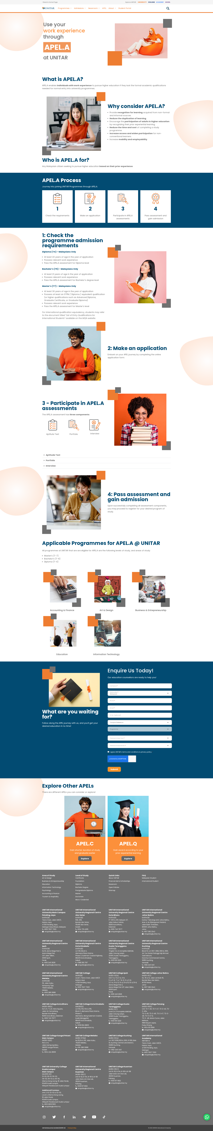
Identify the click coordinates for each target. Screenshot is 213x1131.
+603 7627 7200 (49, 929)
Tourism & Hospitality (50, 896)
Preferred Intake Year (117, 738)
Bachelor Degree (81, 887)
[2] (90, 198)
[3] (122, 198)
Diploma (78, 884)
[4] (155, 198)
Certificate (79, 878)
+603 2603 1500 (49, 1104)
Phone (112, 701)
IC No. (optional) (115, 715)
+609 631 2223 (115, 960)
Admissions (79, 8)
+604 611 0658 (148, 1027)
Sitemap (112, 890)
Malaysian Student (149, 878)
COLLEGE (151, 2)
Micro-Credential (82, 900)
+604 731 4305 (82, 929)
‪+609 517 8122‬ (115, 1081)
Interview (51, 466)
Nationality (114, 692)
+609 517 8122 (82, 1086)
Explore (85, 858)
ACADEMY (160, 2)
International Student (150, 881)
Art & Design (47, 878)
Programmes (63, 8)
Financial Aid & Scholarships (119, 881)
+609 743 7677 (116, 929)
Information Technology (51, 887)
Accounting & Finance (50, 893)
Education (46, 884)
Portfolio (50, 460)
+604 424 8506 (49, 1052)
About (111, 8)
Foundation (79, 881)
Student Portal (124, 8)
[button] (71, 8)
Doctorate (79, 896)
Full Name (113, 686)
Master (78, 893)
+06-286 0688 (82, 1047)
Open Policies (114, 887)
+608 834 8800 (83, 1025)
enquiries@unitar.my (52, 931)
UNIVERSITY (142, 2)
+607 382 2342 (149, 931)
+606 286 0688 (49, 992)
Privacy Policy (72, 1128)
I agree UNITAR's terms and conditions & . (131, 752)
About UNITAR (114, 878)
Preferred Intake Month (118, 746)
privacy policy (146, 752)
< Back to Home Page (50, 2)
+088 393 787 (82, 962)
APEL (104, 8)
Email (112, 708)
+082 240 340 (148, 965)
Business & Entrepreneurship (53, 881)
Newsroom (93, 8)
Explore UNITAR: (130, 2)
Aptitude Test (53, 455)
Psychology (46, 890)
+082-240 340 (116, 1050)
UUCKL (167, 2)
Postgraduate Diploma (84, 890)
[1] (57, 198)
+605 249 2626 (49, 962)
